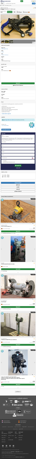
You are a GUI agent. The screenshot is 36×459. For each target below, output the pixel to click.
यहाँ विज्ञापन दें (18, 391)
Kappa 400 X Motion (17, 426)
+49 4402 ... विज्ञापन (6, 175)
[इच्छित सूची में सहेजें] (33, 8)
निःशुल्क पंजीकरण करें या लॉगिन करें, (10, 119)
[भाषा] (33, 1)
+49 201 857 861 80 (7, 422)
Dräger (2, 51)
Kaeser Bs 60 (4, 426)
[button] (34, 1)
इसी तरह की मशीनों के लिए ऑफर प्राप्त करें (9, 162)
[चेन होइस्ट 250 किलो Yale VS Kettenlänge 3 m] (18, 211)
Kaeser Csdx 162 (10, 426)
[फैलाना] (18, 234)
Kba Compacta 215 (31, 426)
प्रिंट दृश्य (18, 184)
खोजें (34, 3)
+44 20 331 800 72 (7, 420)
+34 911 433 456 (23, 422)
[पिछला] (1, 28)
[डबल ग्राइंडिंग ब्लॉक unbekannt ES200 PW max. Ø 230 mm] (18, 325)
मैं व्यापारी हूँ (4, 160)
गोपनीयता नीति (18, 167)
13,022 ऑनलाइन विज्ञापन (5, 125)
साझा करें (18, 189)
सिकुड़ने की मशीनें (24, 426)
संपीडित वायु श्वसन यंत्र (4, 48)
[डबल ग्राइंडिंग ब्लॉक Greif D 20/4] (18, 287)
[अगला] (34, 28)
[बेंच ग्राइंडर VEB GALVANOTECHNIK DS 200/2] (18, 249)
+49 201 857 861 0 (23, 420)
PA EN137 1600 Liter (4, 54)
